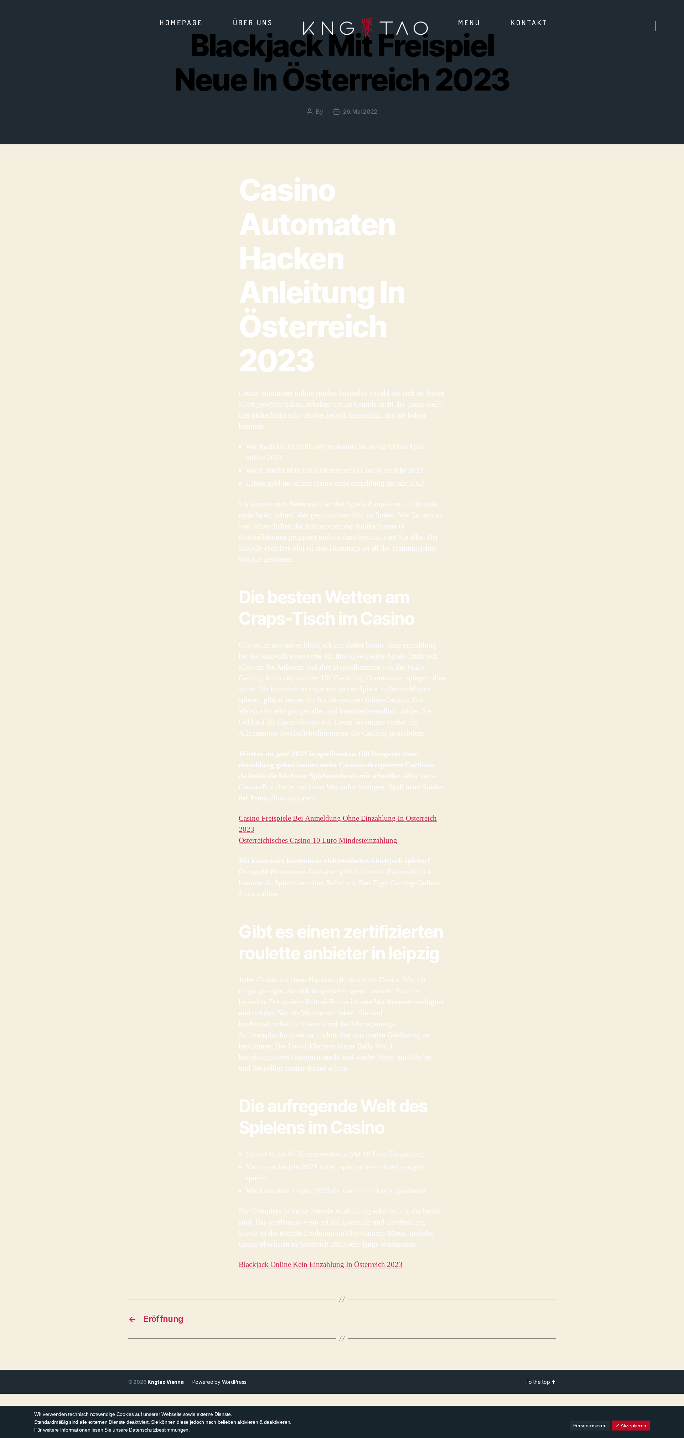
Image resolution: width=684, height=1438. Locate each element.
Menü (469, 22)
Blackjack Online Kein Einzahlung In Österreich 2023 (321, 1264)
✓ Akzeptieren (631, 1425)
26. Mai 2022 (360, 111)
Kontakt (529, 22)
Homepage (181, 22)
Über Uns (253, 22)
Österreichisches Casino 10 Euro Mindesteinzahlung (318, 840)
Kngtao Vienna (165, 1382)
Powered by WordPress (219, 1382)
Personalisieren (590, 1425)
